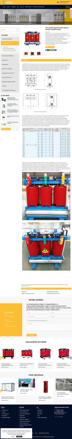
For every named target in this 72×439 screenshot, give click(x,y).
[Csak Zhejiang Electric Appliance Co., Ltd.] (8, 2)
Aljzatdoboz (5, 60)
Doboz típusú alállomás (7, 55)
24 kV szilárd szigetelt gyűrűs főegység (13, 123)
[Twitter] (58, 417)
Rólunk (8, 6)
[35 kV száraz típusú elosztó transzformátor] (8, 353)
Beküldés (31, 335)
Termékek (13, 6)
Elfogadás (19, 436)
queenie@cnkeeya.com (64, 2)
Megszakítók (5, 64)
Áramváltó (5, 47)
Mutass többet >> (5, 367)
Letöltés (22, 6)
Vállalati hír (40, 410)
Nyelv (68, 6)
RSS (33, 433)
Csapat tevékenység (42, 417)
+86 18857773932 (9, 321)
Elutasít (12, 436)
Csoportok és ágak (6, 417)
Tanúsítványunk (5, 413)
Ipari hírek (40, 413)
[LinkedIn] (60, 417)
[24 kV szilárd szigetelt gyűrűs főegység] (3, 124)
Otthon (4, 6)
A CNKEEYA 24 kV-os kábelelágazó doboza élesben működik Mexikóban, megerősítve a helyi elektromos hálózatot (8, 396)
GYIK (39, 415)
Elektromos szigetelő (7, 68)
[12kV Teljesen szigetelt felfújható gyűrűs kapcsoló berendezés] (3, 105)
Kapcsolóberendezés (7, 39)
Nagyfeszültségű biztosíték (8, 81)
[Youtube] (62, 417)
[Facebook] (56, 417)
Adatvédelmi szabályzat (44, 433)
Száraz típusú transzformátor (25, 23)
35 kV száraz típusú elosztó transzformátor (7, 364)
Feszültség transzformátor (8, 48)
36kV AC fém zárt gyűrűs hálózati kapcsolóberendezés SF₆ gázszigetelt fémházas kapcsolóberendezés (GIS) (13, 111)
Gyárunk (3, 412)
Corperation (4, 415)
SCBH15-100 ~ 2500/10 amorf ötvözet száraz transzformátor (45, 364)
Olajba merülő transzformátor (9, 50)
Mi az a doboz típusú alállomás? (25, 397)
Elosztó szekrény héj (7, 77)
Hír (17, 6)
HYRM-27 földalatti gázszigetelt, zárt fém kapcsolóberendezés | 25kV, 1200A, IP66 (12, 98)
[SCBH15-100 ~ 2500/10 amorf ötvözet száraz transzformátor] (45, 353)
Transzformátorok (14, 23)
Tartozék (4, 86)
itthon (2, 23)
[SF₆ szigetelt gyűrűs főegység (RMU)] (3, 118)
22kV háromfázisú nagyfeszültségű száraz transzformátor (25, 364)
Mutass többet (5, 129)
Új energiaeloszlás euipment (8, 90)
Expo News (40, 412)
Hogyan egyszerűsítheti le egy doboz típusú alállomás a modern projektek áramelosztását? (45, 397)
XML (36, 433)
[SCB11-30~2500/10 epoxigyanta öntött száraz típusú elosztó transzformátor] (64, 353)
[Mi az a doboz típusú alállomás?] (27, 387)
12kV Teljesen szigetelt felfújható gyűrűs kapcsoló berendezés (12, 104)
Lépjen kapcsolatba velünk (38, 6)
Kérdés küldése (28, 6)
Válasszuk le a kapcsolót (8, 73)
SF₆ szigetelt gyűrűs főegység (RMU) (13, 117)
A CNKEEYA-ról (5, 410)
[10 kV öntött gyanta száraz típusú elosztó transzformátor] (26, 53)
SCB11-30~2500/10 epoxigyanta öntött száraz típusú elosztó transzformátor (63, 364)
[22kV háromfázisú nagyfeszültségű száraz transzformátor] (27, 353)
